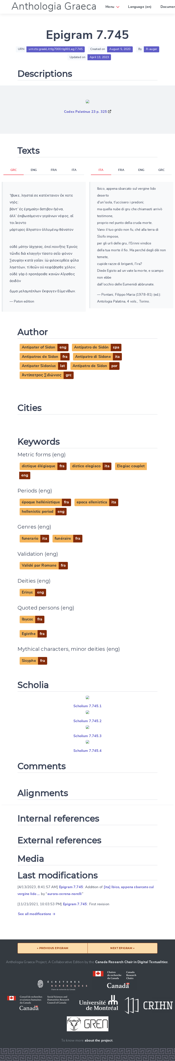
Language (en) (140, 7)
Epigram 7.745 (71, 887)
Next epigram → (122, 948)
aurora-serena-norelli (64, 894)
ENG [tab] (34, 170)
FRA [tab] (54, 170)
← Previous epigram (52, 948)
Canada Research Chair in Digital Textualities (131, 962)
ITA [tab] (74, 170)
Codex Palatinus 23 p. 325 (85, 111)
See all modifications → (36, 914)
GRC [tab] (13, 170)
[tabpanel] (44, 247)
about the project (98, 1040)
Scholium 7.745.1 (87, 706)
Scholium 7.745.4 (87, 750)
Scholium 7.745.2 (87, 721)
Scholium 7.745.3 (87, 736)
